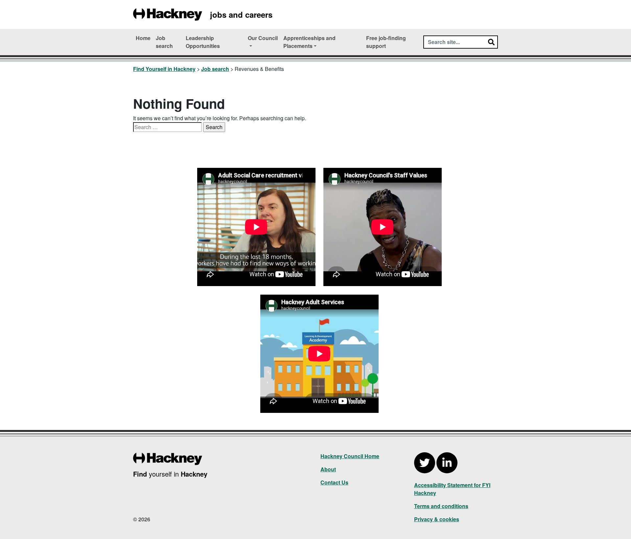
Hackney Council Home (349, 456)
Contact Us (334, 482)
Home (143, 38)
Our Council (263, 38)
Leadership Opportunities (203, 42)
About (328, 469)
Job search (164, 42)
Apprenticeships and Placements (309, 42)
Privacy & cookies (436, 519)
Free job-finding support (386, 42)
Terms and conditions (441, 506)
